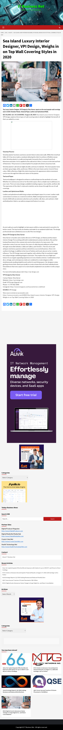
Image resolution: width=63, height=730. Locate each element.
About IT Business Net (8, 557)
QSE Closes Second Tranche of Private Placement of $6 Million (20, 580)
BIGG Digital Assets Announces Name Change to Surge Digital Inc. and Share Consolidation (27, 583)
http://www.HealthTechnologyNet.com (14, 547)
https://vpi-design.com (31, 272)
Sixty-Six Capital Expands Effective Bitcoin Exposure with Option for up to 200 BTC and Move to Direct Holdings (31, 569)
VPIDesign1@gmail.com (14, 282)
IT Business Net (31, 6)
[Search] (60, 27)
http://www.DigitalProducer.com (12, 531)
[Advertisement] (31, 16)
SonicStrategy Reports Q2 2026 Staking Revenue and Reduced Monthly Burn (23, 577)
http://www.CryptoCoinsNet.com (12, 541)
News (4, 663)
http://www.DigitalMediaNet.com (12, 536)
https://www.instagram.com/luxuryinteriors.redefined (27, 287)
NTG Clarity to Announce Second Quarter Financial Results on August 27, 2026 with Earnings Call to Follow (30, 573)
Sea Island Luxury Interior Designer (48, 115)
